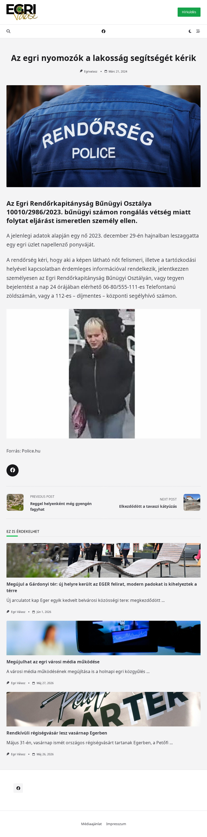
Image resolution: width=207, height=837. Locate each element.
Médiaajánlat (91, 824)
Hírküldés (189, 12)
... (163, 600)
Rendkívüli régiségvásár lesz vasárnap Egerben (56, 733)
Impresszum (116, 824)
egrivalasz (90, 71)
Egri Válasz (18, 612)
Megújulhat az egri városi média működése (52, 662)
